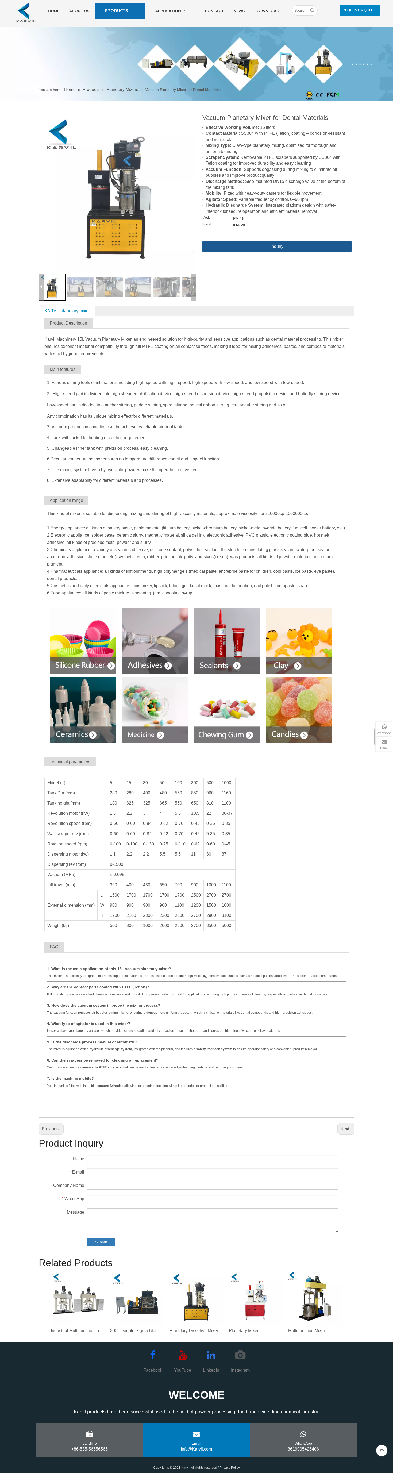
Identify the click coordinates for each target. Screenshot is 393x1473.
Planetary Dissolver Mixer (193, 1330)
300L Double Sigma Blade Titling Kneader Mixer (137, 1330)
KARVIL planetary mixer (67, 311)
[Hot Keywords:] (312, 10)
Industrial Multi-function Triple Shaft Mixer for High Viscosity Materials (78, 1330)
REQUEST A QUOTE (359, 10)
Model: (207, 218)
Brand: (207, 224)
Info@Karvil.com (196, 1449)
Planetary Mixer (244, 1330)
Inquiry (277, 246)
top (382, 1450)
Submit (101, 1242)
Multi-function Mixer (306, 1330)
